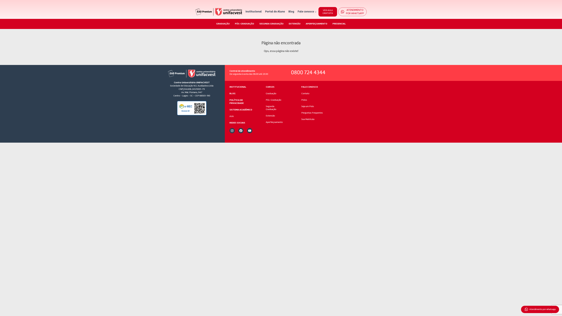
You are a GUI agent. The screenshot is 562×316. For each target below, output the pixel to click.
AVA (231, 116)
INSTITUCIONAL (237, 87)
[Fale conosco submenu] (315, 12)
